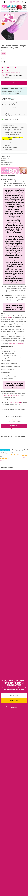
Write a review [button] (14, 425)
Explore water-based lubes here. (16, 343)
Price (2, 58)
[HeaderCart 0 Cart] (25, 2)
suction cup (8, 317)
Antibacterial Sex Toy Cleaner (11, 395)
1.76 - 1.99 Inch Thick (17, 436)
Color (2, 50)
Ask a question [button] (14, 429)
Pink (3, 53)
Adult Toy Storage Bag (15, 402)
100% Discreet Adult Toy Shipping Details (12, 409)
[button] (4, 458)
